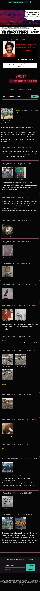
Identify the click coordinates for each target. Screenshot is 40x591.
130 (29, 197)
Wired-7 (25, 586)
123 (29, 164)
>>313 (34, 419)
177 (29, 263)
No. (20, 112)
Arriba (29, 559)
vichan (20, 586)
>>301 (34, 284)
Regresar (11, 89)
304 (29, 351)
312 (29, 419)
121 (29, 148)
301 (29, 337)
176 (29, 242)
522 (35, 458)
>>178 (4, 340)
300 (29, 305)
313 (29, 445)
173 (29, 221)
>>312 (4, 448)
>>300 (4, 384)
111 (23, 112)
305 (29, 394)
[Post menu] (15, 108)
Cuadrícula (21, 89)
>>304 (34, 305)
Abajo (30, 89)
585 (30, 493)
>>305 (34, 351)
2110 (30, 514)
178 (29, 284)
